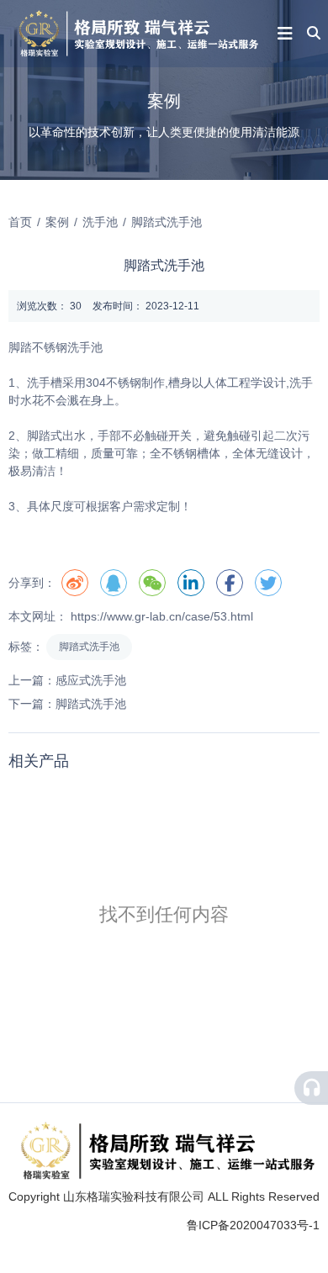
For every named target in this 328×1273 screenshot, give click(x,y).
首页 (21, 222)
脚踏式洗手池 (89, 646)
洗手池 (100, 222)
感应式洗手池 (91, 680)
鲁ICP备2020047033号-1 (253, 1225)
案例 (57, 222)
